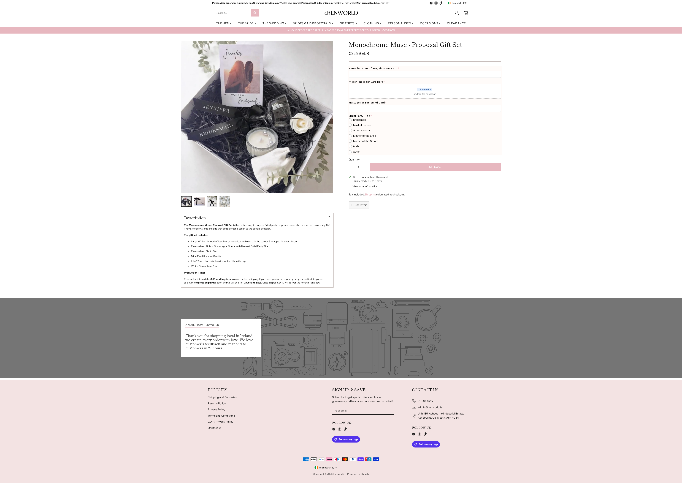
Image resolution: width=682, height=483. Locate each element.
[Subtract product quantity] (352, 167)
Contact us (214, 428)
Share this (361, 205)
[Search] (255, 13)
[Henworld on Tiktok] (441, 3)
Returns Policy (217, 403)
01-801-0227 (425, 401)
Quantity (354, 159)
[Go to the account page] (456, 12)
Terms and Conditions (221, 415)
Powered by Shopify (358, 474)
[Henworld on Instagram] (436, 3)
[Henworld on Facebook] (431, 3)
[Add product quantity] (365, 167)
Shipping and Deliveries (222, 397)
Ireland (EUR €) (459, 3)
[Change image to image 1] (186, 201)
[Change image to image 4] (225, 201)
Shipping (370, 194)
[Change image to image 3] (212, 201)
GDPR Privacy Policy (220, 421)
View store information (365, 186)
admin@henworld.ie (430, 407)
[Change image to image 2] (199, 201)
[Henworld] (341, 13)
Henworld (338, 474)
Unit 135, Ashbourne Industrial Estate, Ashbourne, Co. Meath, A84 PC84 (441, 415)
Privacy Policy (216, 409)
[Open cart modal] (465, 12)
